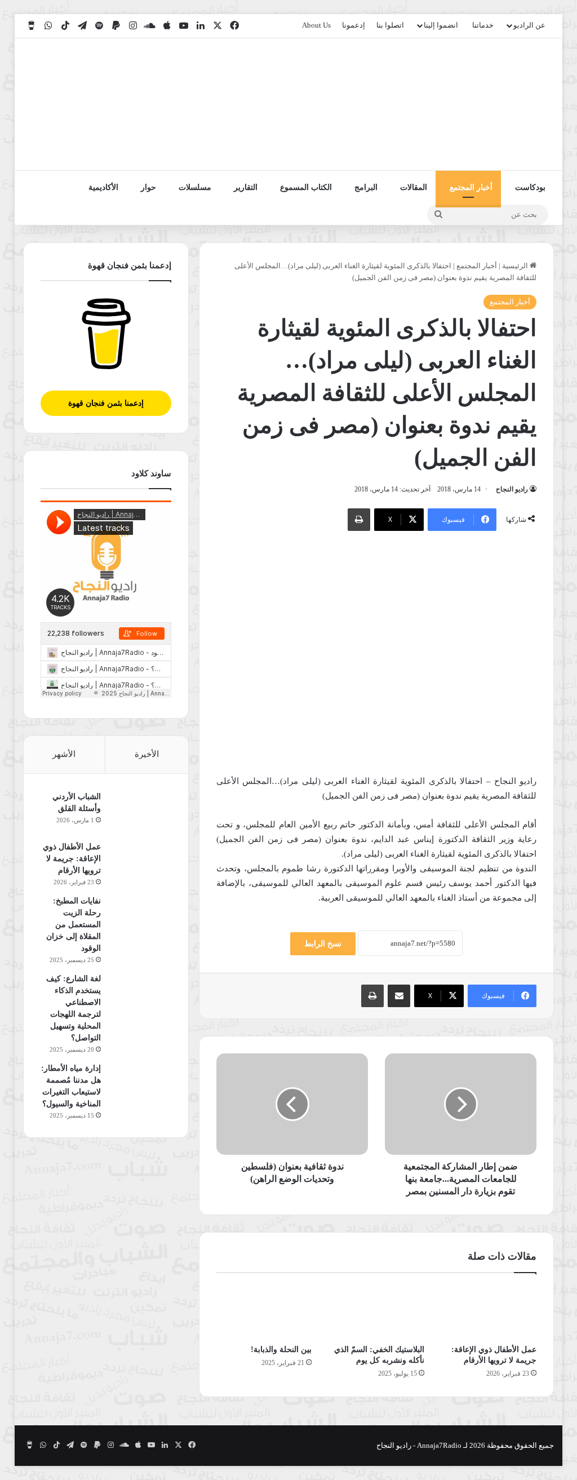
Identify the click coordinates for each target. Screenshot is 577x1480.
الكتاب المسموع (306, 187)
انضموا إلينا (441, 25)
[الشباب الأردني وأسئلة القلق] (140, 812)
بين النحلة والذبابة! (281, 1349)
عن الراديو (529, 25)
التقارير (246, 187)
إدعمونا (353, 25)
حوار (148, 187)
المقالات (413, 187)
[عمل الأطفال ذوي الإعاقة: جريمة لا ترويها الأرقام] (489, 1311)
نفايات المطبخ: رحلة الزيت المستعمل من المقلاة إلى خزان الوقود (73, 924)
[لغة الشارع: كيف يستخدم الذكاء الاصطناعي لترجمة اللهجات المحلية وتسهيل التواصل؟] (140, 994)
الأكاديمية (103, 187)
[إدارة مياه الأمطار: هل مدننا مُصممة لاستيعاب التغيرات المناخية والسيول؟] (140, 1083)
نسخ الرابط (322, 944)
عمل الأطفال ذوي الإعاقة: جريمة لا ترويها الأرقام (72, 859)
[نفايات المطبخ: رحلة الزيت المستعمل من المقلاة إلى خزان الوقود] (140, 916)
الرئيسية (516, 266)
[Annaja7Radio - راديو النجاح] (489, 104)
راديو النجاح (512, 489)
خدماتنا (483, 25)
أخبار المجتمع (471, 187)
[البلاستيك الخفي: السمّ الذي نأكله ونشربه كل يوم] (376, 1311)
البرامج (366, 187)
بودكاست (530, 187)
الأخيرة (147, 754)
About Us (316, 25)
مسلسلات (195, 187)
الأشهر (64, 754)
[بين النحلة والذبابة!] (264, 1311)
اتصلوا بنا (390, 25)
